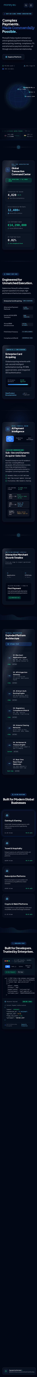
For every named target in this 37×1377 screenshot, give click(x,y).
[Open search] (26, 5)
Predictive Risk (19, 438)
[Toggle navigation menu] (31, 5)
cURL (7, 966)
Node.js (14, 966)
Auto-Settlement (29, 438)
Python (21, 966)
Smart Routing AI (10, 439)
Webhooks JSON (28, 966)
